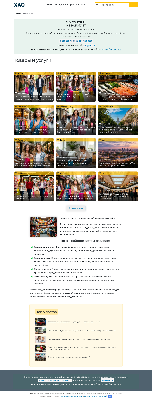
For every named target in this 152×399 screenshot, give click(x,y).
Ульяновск (22, 173)
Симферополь (108, 107)
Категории (68, 4)
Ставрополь (107, 173)
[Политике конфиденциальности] (71, 396)
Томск (62, 140)
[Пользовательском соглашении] (95, 396)
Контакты (80, 4)
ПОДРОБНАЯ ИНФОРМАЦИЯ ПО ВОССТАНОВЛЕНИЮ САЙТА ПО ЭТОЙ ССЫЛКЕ (76, 384)
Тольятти (21, 140)
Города (58, 4)
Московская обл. (67, 73)
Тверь (62, 173)
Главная (49, 4)
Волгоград (22, 73)
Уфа (103, 140)
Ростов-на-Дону (66, 107)
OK (110, 396)
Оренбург (21, 107)
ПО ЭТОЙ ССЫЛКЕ (110, 49)
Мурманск (106, 73)
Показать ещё (76, 208)
